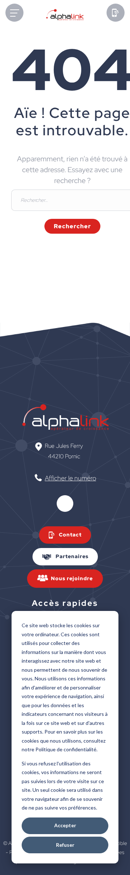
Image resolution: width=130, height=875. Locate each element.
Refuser (65, 845)
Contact (70, 534)
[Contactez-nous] (115, 15)
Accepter (65, 825)
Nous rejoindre (72, 578)
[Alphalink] (65, 17)
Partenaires (72, 556)
